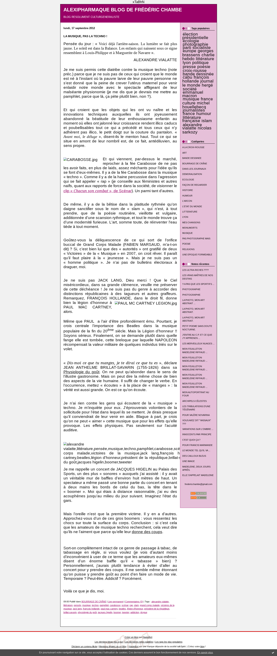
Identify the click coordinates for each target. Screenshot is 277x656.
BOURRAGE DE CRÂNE (194, 163)
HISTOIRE (187, 190)
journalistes (194, 110)
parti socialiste (197, 47)
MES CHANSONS (191, 222)
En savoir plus (205, 652)
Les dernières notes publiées (139, 642)
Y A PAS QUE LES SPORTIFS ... (198, 284)
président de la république (156, 608)
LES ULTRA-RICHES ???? (195, 270)
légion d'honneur (135, 608)
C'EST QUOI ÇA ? (191, 440)
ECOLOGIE (188, 179)
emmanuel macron (192, 94)
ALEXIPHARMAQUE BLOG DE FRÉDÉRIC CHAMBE (122, 9)
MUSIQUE (187, 233)
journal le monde (198, 83)
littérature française (191, 119)
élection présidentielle (195, 36)
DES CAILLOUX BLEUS (194, 456)
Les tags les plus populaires (169, 642)
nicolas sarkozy (197, 130)
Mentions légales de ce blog (112, 646)
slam (136, 605)
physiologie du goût (87, 612)
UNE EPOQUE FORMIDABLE (197, 254)
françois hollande (195, 79)
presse (189, 66)
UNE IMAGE (188, 461)
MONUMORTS (189, 228)
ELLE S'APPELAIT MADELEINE (198, 475)
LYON (185, 217)
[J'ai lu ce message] (273, 652)
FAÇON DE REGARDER (194, 185)
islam (207, 120)
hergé (207, 85)
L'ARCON (187, 201)
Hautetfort (147, 637)
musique (191, 99)
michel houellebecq (196, 105)
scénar (125, 605)
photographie (195, 44)
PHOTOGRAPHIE (191, 289)
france (189, 113)
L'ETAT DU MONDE (192, 206)
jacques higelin (105, 612)
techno (95, 605)
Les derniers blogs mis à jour (109, 642)
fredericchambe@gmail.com (198, 484)
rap (131, 605)
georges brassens (198, 52)
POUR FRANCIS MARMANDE (197, 445)
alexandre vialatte (192, 126)
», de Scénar (120, 191)
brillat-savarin (70, 612)
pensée (77, 605)
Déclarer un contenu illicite (84, 646)
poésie (203, 66)
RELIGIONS (188, 249)
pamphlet (104, 605)
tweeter (125, 612)
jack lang (77, 608)
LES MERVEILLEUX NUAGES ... (198, 343)
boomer (117, 612)
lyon (187, 62)
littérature (205, 58)
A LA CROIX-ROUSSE (193, 147)
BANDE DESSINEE (191, 158)
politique (200, 62)
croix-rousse (195, 70)
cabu (187, 77)
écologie (191, 40)
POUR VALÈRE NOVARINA (196, 415)
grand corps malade (150, 605)
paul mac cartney (109, 608)
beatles (122, 608)
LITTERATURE (189, 211)
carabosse (115, 605)
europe (189, 50)
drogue (143, 612)
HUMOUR (187, 195)
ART (184, 153)
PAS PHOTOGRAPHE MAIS (196, 238)
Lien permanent (115, 601)
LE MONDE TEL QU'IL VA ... (196, 450)
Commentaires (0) (134, 601)
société (190, 89)
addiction (134, 612)
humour (203, 113)
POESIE (186, 244)
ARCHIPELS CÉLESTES (194, 401)
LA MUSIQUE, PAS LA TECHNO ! (85, 36)
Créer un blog (131, 637)
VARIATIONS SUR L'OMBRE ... (197, 429)
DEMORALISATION (192, 174)
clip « (68, 191)
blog (202, 646)
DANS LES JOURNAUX (194, 169)
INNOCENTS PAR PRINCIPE (196, 434)
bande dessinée (198, 74)
